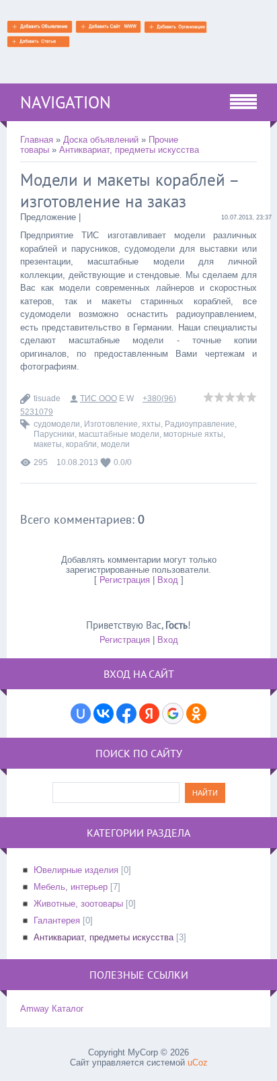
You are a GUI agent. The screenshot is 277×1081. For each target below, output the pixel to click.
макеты (48, 444)
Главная (36, 140)
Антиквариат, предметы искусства (129, 150)
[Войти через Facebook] (126, 713)
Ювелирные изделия (76, 870)
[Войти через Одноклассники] (196, 713)
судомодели (57, 424)
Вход (167, 580)
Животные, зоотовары (78, 904)
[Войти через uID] (81, 713)
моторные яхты (193, 434)
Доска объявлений (100, 140)
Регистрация (125, 580)
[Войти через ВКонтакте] (103, 713)
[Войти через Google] (173, 713)
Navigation (65, 102)
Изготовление (111, 424)
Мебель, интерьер (71, 887)
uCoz (198, 1062)
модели (115, 444)
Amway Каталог (52, 1009)
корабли (81, 444)
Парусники (54, 434)
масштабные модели (119, 434)
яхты (151, 424)
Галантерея (57, 920)
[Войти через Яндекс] (149, 713)
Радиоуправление (200, 424)
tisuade (47, 398)
